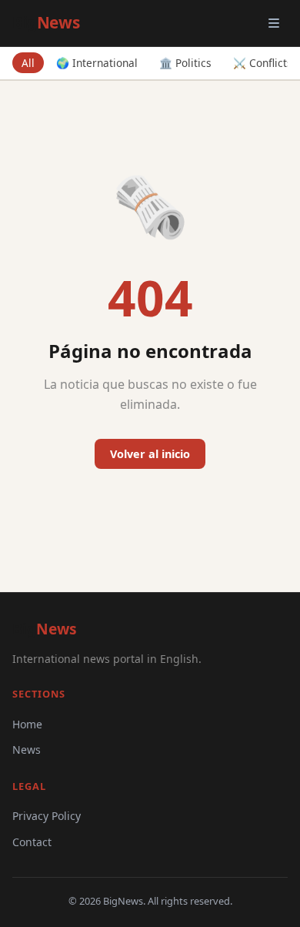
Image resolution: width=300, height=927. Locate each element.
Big (45, 22)
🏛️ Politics (185, 62)
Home (27, 724)
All (28, 62)
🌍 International (97, 62)
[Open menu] (274, 23)
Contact (32, 842)
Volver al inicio (150, 454)
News (26, 749)
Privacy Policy (46, 815)
